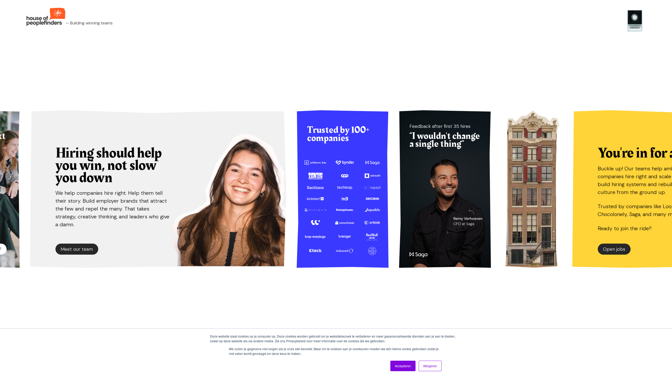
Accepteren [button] (403, 366)
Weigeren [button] (430, 366)
